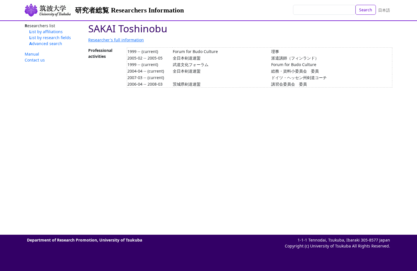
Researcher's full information (116, 40)
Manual (32, 54)
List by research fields (50, 37)
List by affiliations (46, 31)
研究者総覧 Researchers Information (129, 10)
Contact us (35, 60)
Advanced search (45, 43)
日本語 (384, 10)
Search (365, 9)
